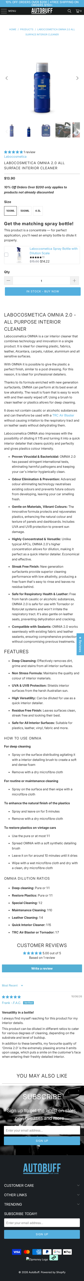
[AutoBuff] (42, 11)
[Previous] (7, 78)
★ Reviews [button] (80, 644)
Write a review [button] (42, 968)
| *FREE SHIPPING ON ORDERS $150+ (55, 3)
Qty (7, 272)
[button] (13, 152)
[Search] (69, 11)
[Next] (77, 78)
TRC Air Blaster (63, 415)
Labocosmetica (15, 156)
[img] (11, 997)
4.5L (38, 210)
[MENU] (2, 11)
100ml (10, 210)
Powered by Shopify (53, 1272)
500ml (25, 210)
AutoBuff (34, 1272)
